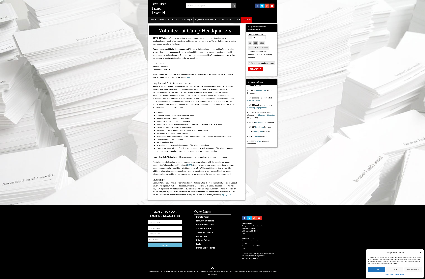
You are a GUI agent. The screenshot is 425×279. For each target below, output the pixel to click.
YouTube (258, 141)
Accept (376, 269)
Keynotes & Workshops (204, 20)
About (151, 20)
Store (235, 20)
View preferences (413, 269)
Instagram (258, 132)
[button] (420, 253)
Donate (245, 20)
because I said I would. (157, 271)
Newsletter (259, 122)
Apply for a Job (203, 228)
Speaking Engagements (257, 108)
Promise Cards (165, 20)
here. (189, 77)
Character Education (266, 115)
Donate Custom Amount (258, 48)
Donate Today (202, 217)
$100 (262, 43)
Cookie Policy (389, 274)
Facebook (259, 127)
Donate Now (255, 69)
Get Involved (223, 20)
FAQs (198, 244)
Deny (395, 269)
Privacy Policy (399, 274)
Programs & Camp (183, 20)
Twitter (257, 136)
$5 (250, 43)
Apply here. (227, 195)
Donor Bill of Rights (205, 248)
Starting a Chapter (204, 232)
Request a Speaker (205, 221)
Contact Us (201, 236)
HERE (189, 165)
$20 (255, 43)
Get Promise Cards (205, 225)
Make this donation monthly (262, 63)
